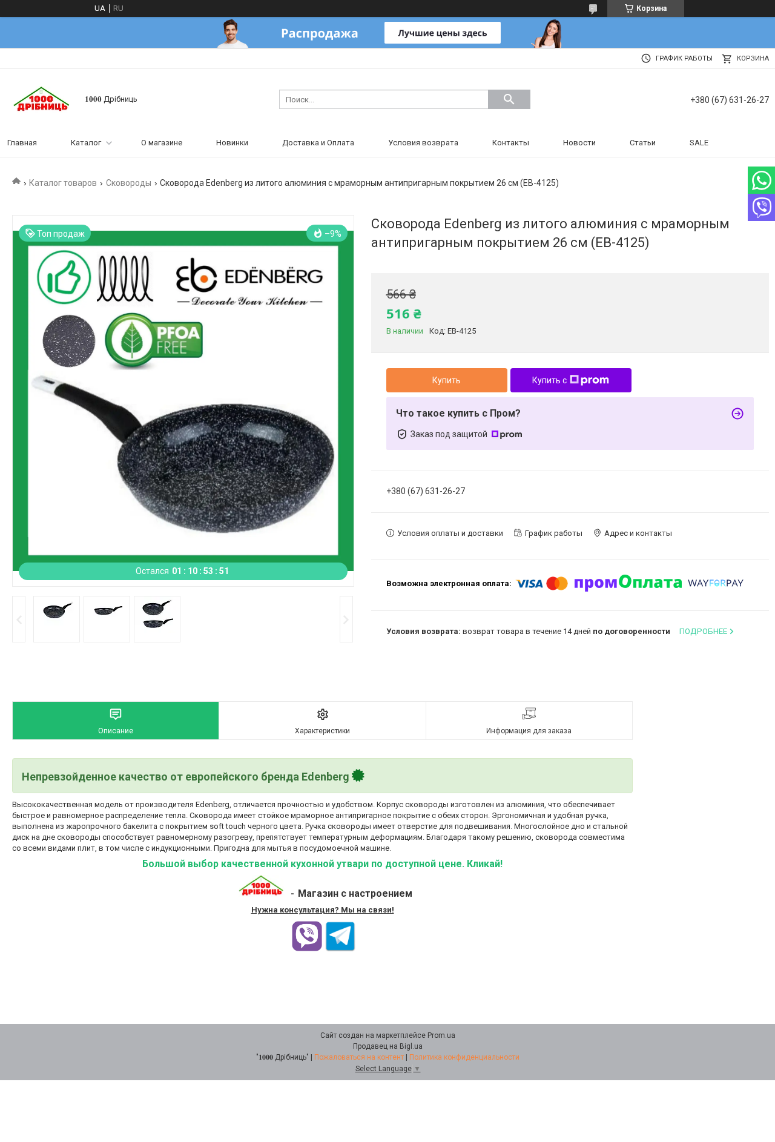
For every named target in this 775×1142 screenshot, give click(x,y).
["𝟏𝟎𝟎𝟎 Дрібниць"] (42, 98)
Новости (579, 142)
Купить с (549, 380)
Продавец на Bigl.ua (388, 1046)
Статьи (643, 142)
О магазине (161, 142)
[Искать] (509, 99)
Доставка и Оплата (318, 142)
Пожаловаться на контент (359, 1057)
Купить (446, 380)
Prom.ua (441, 1035)
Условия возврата (423, 142)
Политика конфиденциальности (464, 1057)
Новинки (232, 142)
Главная (22, 142)
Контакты (510, 142)
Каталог (86, 142)
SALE (699, 142)
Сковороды (128, 183)
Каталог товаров (63, 183)
